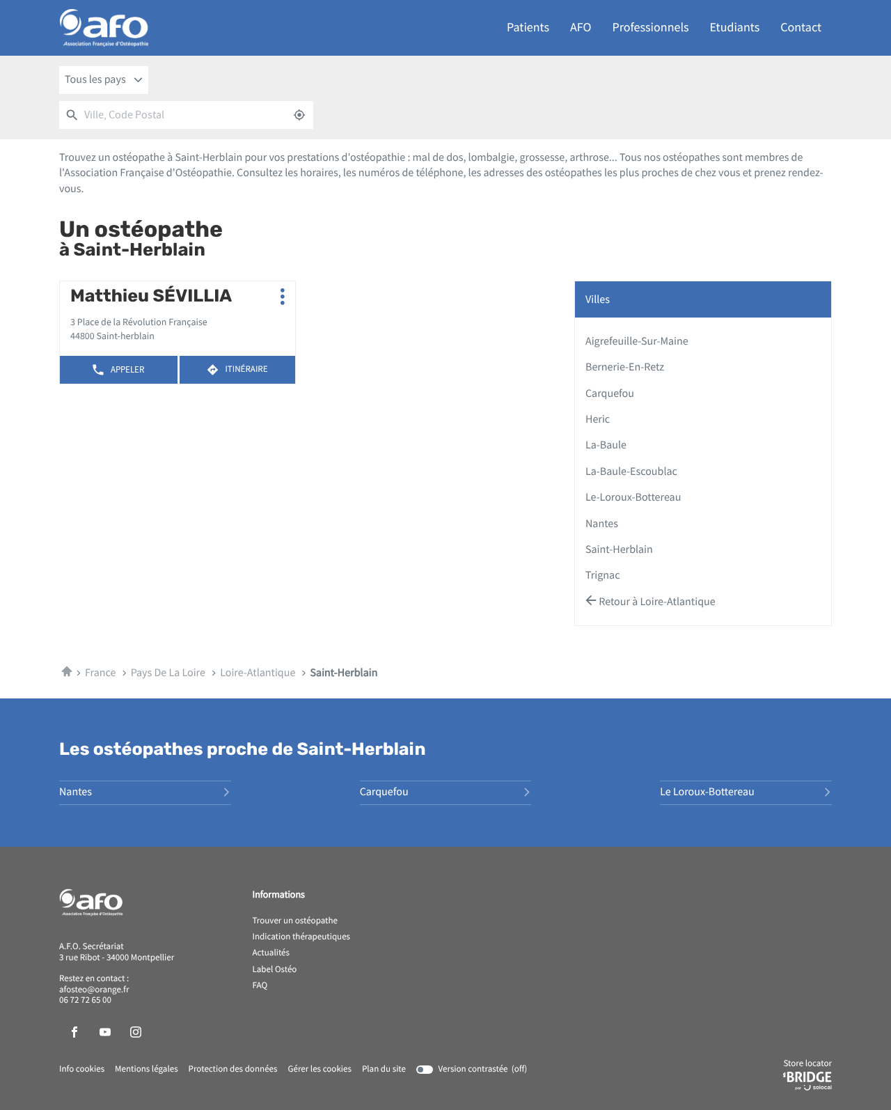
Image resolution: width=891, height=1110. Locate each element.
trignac (602, 575)
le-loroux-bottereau (633, 497)
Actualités (271, 953)
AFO (580, 27)
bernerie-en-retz (624, 367)
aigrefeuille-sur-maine (636, 341)
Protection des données (233, 1069)
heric (597, 419)
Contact (800, 27)
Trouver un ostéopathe (295, 921)
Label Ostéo (275, 970)
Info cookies (81, 1069)
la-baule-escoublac (631, 471)
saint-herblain (619, 549)
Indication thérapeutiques (302, 937)
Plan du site (384, 1069)
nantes (601, 524)
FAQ (260, 986)
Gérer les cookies (319, 1069)
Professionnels (651, 27)
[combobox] (103, 80)
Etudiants (735, 27)
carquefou (609, 393)
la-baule (605, 445)
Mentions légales (146, 1069)
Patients (528, 27)
